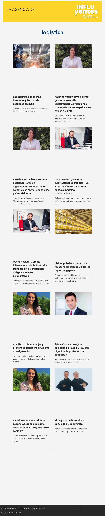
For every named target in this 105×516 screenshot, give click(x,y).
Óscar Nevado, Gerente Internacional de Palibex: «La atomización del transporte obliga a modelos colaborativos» (71, 186)
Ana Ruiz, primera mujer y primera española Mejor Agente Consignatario (31, 348)
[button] (79, 508)
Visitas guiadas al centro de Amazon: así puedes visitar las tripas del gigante (72, 267)
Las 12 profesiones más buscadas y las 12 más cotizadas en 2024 (27, 100)
